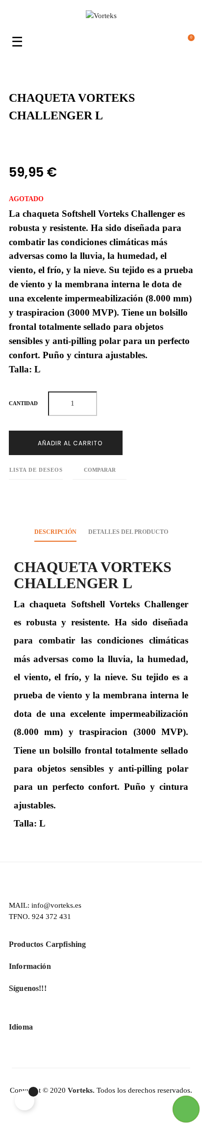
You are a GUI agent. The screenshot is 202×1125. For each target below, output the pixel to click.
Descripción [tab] (55, 531)
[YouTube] (101, 1011)
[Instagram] (117, 1011)
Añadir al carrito (69, 443)
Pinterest (55, 142)
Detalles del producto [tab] (128, 531)
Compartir (11, 142)
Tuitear (33, 142)
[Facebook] (85, 1011)
